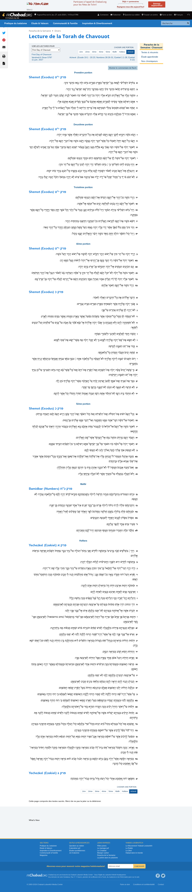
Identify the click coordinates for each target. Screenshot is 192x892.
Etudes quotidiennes (77, 851)
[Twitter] (163, 876)
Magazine (43, 855)
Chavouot (157, 47)
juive (130, 877)
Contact (161, 884)
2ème (87, 52)
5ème (108, 52)
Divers (58, 30)
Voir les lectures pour (43, 46)
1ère (81, 52)
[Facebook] (158, 876)
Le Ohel (129, 851)
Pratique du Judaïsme (15, 23)
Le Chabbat (101, 851)
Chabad (73, 875)
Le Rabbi (129, 848)
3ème (94, 52)
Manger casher (103, 853)
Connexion (104, 14)
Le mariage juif (103, 848)
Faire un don (167, 14)
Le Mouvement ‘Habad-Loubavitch (139, 846)
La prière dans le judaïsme (107, 858)
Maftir (115, 52)
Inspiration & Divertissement (97, 23)
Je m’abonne (74, 853)
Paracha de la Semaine (40, 30)
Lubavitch (79, 875)
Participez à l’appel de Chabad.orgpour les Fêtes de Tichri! (89, 3)
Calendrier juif (74, 848)
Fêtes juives (101, 846)
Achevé (130, 52)
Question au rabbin (132, 14)
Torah (104, 877)
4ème (101, 52)
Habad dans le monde (134, 853)
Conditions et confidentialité (144, 884)
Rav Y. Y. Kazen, (76, 877)
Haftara (122, 52)
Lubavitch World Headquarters (115, 875)
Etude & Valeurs (39, 23)
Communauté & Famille (65, 23)
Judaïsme (112, 877)
